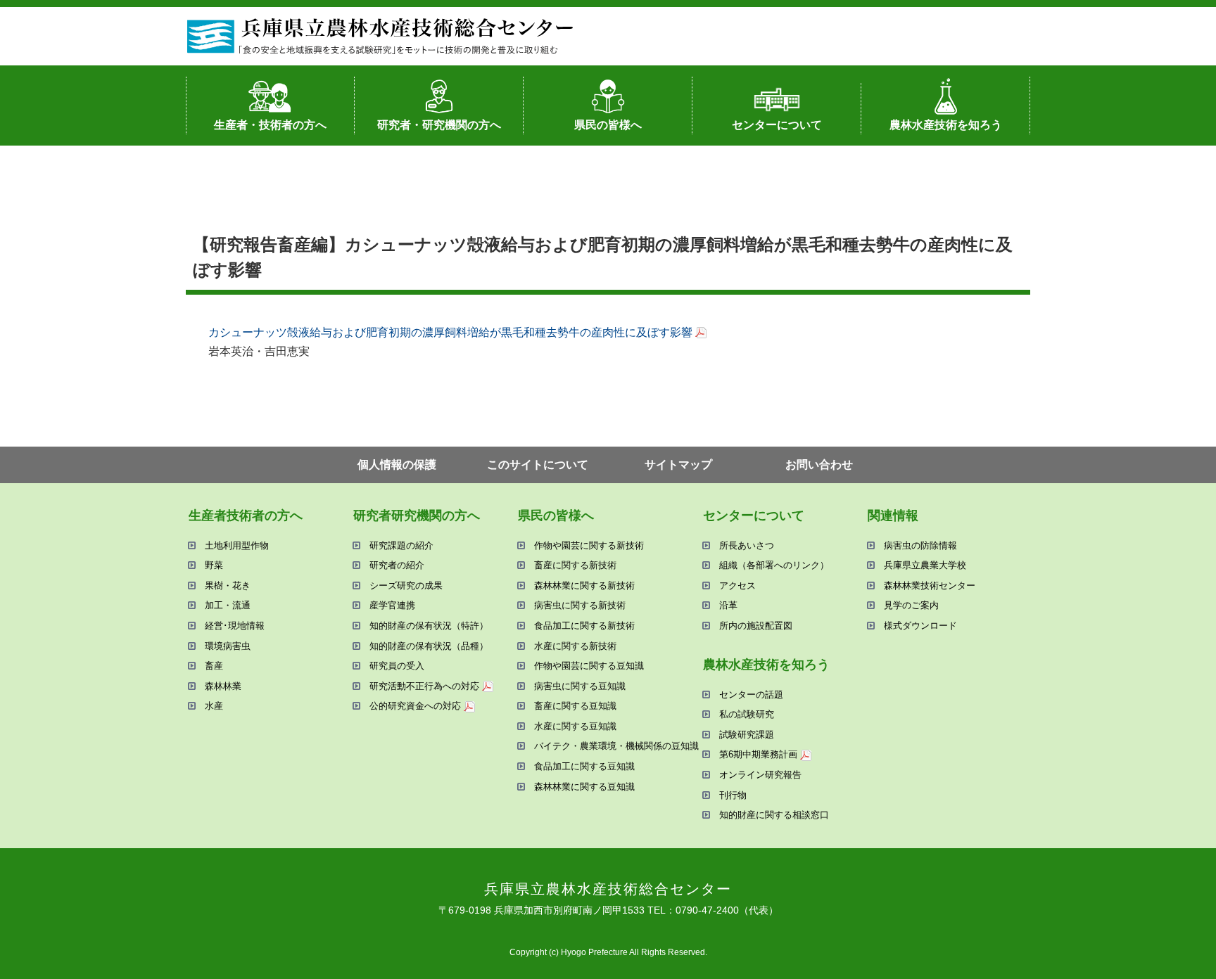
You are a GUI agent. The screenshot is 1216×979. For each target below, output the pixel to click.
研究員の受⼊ (396, 665)
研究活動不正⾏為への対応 (424, 686)
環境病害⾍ (228, 646)
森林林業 (223, 686)
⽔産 (214, 705)
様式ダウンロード (920, 625)
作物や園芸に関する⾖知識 (589, 665)
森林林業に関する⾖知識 (584, 786)
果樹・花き (228, 585)
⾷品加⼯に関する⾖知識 (584, 766)
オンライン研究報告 (760, 774)
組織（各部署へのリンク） (774, 565)
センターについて (777, 125)
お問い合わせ (819, 465)
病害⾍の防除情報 (920, 545)
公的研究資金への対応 (415, 705)
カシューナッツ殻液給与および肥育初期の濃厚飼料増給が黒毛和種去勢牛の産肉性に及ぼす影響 (450, 332)
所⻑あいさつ (746, 545)
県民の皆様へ (608, 125)
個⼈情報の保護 (396, 465)
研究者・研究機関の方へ (439, 125)
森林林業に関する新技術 (584, 585)
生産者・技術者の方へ (270, 125)
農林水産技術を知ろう (945, 125)
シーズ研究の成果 (406, 585)
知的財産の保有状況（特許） (428, 625)
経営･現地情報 (235, 625)
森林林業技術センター (929, 585)
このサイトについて (537, 465)
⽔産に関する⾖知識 (575, 726)
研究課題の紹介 (401, 545)
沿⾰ (728, 605)
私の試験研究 (746, 714)
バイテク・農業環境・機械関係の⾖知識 (616, 746)
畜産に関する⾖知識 (575, 705)
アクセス (737, 585)
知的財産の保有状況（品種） (428, 646)
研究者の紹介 (396, 565)
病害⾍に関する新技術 (580, 605)
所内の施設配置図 (755, 625)
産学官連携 (392, 605)
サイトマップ (678, 465)
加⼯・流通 (228, 605)
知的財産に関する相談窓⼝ (774, 815)
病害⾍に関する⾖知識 (580, 686)
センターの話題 (751, 694)
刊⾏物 (733, 795)
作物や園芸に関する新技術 (589, 545)
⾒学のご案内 (911, 605)
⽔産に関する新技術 (575, 646)
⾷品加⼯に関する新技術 (584, 625)
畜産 (214, 665)
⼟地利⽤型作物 (237, 545)
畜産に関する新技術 (575, 565)
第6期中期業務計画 (758, 754)
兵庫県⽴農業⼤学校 (925, 565)
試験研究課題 (746, 734)
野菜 (214, 565)
